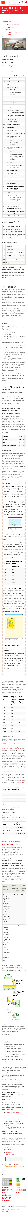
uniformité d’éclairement (13, 1118)
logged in (12, 1209)
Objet (8, 30)
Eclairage (15, 1164)
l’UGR (17, 1116)
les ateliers (8, 1147)
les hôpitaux (8, 1152)
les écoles (8, 1151)
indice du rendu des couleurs (14, 1123)
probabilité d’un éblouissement (10, 748)
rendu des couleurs (7, 844)
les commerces (9, 1154)
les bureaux (8, 1149)
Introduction (11, 27)
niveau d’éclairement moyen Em (15, 1112)
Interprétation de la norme (13, 33)
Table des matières (13, 25)
